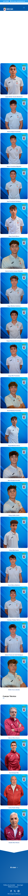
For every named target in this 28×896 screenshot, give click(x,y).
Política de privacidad (9, 885)
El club (13, 867)
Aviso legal (20, 885)
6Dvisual (18, 893)
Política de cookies (13, 886)
